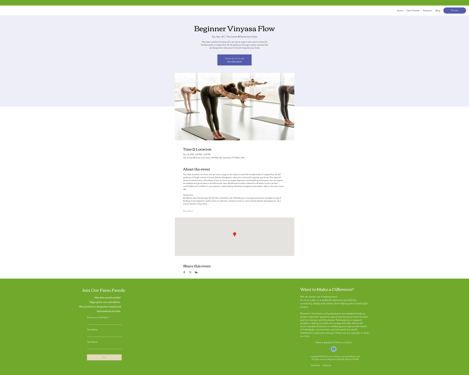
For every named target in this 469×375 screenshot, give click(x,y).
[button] (454, 10)
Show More (188, 211)
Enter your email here (97, 317)
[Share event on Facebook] (184, 272)
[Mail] (333, 349)
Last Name (92, 342)
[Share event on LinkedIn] (196, 272)
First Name (92, 330)
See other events (234, 61)
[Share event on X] (190, 272)
